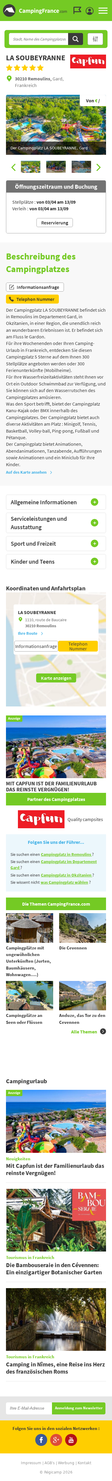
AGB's (50, 1463)
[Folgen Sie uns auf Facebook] (41, 1440)
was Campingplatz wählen (64, 882)
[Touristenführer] (78, 10)
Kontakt (84, 1463)
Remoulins (46, 625)
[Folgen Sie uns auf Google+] (56, 1440)
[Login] (91, 11)
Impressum (31, 1463)
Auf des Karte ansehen (26, 472)
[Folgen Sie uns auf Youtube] (71, 1440)
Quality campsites (85, 819)
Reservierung (54, 223)
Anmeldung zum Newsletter (78, 1408)
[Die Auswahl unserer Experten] (88, 69)
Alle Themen (84, 1032)
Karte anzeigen (56, 678)
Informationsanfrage (38, 287)
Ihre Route (27, 633)
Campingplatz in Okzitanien (66, 875)
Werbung (66, 1463)
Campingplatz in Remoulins (66, 854)
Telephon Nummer (78, 646)
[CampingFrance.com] (56, 10)
